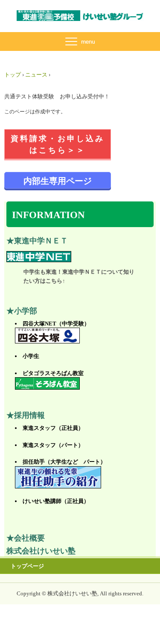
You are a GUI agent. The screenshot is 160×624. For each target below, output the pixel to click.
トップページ (27, 566)
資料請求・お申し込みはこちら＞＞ (58, 144)
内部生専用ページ (57, 181)
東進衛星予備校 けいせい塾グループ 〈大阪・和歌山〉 (80, 18)
